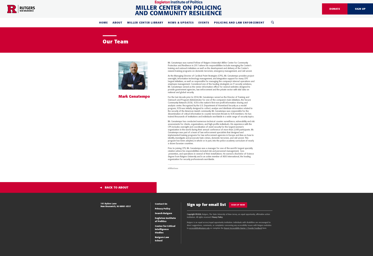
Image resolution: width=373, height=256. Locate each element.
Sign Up (360, 8)
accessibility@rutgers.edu (199, 228)
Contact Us (161, 203)
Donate (334, 8)
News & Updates (181, 22)
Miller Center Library (145, 22)
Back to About (117, 187)
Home (103, 22)
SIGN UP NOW (238, 205)
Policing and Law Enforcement (239, 22)
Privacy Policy (162, 208)
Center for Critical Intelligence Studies (165, 229)
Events (203, 22)
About (117, 22)
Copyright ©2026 (194, 214)
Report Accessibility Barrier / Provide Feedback (243, 228)
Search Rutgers (163, 213)
